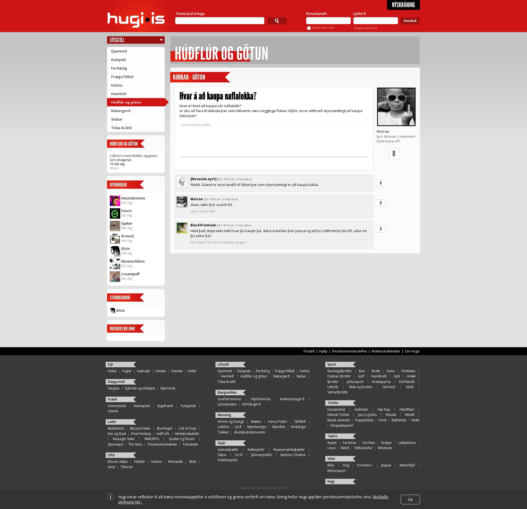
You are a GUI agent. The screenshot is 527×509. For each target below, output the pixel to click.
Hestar (161, 371)
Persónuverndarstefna (349, 351)
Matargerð (120, 110)
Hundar (177, 371)
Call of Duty (187, 428)
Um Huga (412, 351)
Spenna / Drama (292, 454)
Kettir (192, 371)
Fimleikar (409, 371)
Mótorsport (336, 470)
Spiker (127, 223)
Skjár (222, 443)
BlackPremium (203, 225)
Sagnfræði (165, 406)
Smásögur (298, 426)
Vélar (331, 458)
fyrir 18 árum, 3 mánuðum (234, 179)
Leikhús (223, 426)
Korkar (181, 77)
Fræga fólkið (122, 76)
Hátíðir (139, 461)
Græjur (386, 442)
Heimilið (118, 93)
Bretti (376, 371)
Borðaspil (164, 428)
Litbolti (332, 387)
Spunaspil (115, 444)
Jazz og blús (367, 414)
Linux (331, 448)
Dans (391, 371)
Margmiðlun (227, 392)
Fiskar (112, 371)
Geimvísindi (117, 406)
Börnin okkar (118, 461)
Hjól (397, 376)
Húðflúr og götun (126, 102)
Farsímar (350, 442)
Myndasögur (257, 426)
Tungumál (188, 406)
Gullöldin (361, 409)
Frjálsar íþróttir (339, 376)
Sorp (111, 467)
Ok (410, 499)
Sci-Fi (239, 454)
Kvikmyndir (256, 449)
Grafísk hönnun (229, 399)
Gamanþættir (228, 449)
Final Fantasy (141, 433)
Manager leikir (124, 438)
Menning (224, 415)
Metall (409, 414)
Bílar (331, 465)
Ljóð (238, 426)
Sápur (222, 454)
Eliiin (125, 248)
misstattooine (133, 198)
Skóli (192, 461)
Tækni (332, 436)
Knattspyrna (381, 381)
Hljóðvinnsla (260, 399)
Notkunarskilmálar (386, 351)
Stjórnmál (167, 388)
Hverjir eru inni (122, 329)
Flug (346, 465)
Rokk (415, 420)
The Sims (135, 444)
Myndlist (278, 426)
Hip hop (384, 409)
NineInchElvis (133, 261)
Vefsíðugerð (251, 404)
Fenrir (126, 210)
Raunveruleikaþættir (289, 449)
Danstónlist (336, 409)
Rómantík (175, 461)
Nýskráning (403, 5)
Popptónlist (364, 420)
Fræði (112, 399)
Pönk (382, 420)
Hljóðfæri (407, 409)
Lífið (111, 455)
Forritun (369, 442)
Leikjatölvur (407, 442)
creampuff (130, 273)
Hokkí (411, 376)
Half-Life (162, 433)
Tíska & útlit (121, 127)
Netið (345, 448)
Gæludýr (143, 371)
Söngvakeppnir (342, 425)
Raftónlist (399, 420)
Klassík (391, 414)
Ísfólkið (300, 421)
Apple (332, 442)
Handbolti (379, 376)
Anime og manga (231, 421)
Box (362, 371)
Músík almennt (338, 420)
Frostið (309, 351)
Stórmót (389, 387)
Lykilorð (359, 13)
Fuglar (127, 371)
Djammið (119, 51)
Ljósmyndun (227, 404)
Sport (331, 364)
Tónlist (332, 402)
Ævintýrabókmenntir (249, 432)
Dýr (110, 364)
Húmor (156, 461)
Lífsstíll (117, 40)
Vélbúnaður (363, 448)
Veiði (410, 387)
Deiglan (114, 388)
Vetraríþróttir (337, 392)
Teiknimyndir (228, 460)
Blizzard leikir (140, 428)
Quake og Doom (182, 438)
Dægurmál (116, 381)
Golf (361, 376)
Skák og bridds (360, 387)
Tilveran (126, 467)
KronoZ (127, 235)
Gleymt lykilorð (365, 28)
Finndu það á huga (190, 13)
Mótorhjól (407, 465)
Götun (198, 77)
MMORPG (152, 438)
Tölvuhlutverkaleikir (162, 444)
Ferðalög (119, 68)
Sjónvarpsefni (261, 454)
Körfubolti (407, 381)
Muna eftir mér (323, 28)
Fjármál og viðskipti (140, 388)
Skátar (117, 119)
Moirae (383, 131)
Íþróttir (332, 381)
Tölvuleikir (190, 444)
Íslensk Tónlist (338, 414)
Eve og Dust (117, 433)
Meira (114, 168)
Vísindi (113, 411)
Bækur (256, 421)
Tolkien (223, 432)
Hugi (331, 481)
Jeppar (386, 465)
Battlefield (116, 428)
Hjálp (323, 351)
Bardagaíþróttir (339, 371)
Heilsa (116, 85)
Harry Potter (277, 421)
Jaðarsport (355, 381)
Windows (385, 448)
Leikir (112, 421)
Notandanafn (316, 13)
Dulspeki (118, 59)
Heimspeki (141, 406)
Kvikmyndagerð (292, 399)
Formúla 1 (365, 465)
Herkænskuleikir (187, 433)
